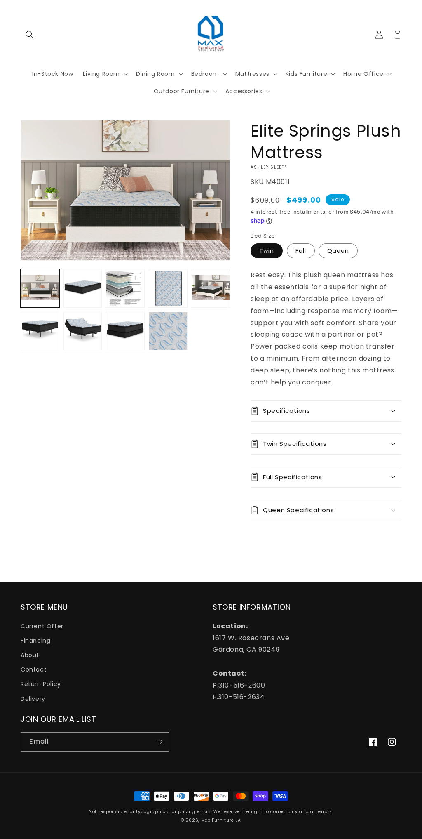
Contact (34, 669)
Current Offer (42, 626)
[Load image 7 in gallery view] (82, 331)
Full (300, 251)
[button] (30, 35)
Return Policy (41, 684)
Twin (266, 251)
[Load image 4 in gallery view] (168, 288)
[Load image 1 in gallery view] (40, 288)
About (30, 655)
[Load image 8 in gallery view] (125, 331)
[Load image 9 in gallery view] (168, 331)
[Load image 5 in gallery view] (211, 288)
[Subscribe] (159, 742)
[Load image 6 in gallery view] (40, 331)
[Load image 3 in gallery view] (125, 288)
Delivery (33, 699)
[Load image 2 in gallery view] (82, 288)
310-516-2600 (241, 685)
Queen (338, 251)
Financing (35, 640)
